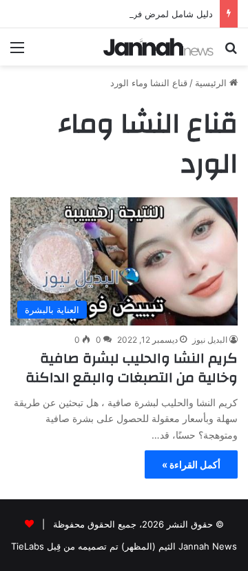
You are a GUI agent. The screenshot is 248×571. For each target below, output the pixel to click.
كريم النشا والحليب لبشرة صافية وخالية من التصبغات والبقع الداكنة (131, 367)
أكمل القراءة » (191, 464)
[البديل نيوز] (158, 47)
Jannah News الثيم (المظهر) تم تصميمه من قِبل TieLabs (124, 546)
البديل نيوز (209, 339)
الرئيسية (212, 82)
